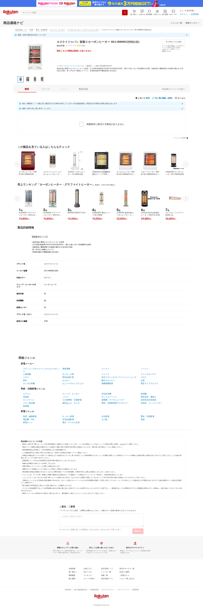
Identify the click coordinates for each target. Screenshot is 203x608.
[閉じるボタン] (187, 35)
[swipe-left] (17, 164)
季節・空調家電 (41, 30)
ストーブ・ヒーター (57, 30)
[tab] (27, 89)
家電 (31, 30)
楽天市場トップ (21, 30)
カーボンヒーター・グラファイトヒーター (83, 30)
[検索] (125, 12)
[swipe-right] (185, 164)
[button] (142, 12)
